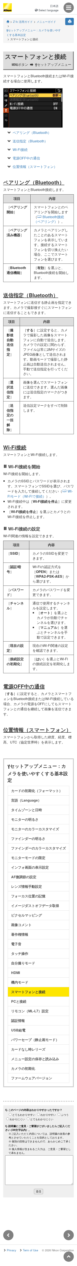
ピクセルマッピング (26, 915)
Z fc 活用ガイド (23, 22)
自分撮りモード (23, 963)
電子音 (16, 943)
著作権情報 (19, 934)
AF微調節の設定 (23, 876)
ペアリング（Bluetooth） (32, 132)
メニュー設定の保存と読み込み (35, 1058)
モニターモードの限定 (28, 857)
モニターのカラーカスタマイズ (35, 828)
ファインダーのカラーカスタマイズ (38, 848)
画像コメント (21, 924)
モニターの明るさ (24, 819)
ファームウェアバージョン (31, 1078)
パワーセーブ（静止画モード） (35, 1039)
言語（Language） (26, 800)
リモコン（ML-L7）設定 (30, 1010)
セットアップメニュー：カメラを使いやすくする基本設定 (33, 32)
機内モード (19, 982)
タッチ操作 (19, 953)
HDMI (15, 972)
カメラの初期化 (23, 1068)
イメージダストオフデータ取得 (35, 905)
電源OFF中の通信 (26, 158)
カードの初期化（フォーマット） (36, 790)
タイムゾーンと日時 (26, 809)
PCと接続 (18, 1001)
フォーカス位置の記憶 (28, 896)
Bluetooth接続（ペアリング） (49, 219)
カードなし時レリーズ (28, 1049)
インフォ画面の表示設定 (30, 867)
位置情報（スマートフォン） (35, 166)
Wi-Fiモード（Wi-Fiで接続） (40, 494)
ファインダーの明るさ (28, 838)
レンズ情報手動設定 (26, 886)
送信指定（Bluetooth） (30, 141)
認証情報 (18, 1020)
